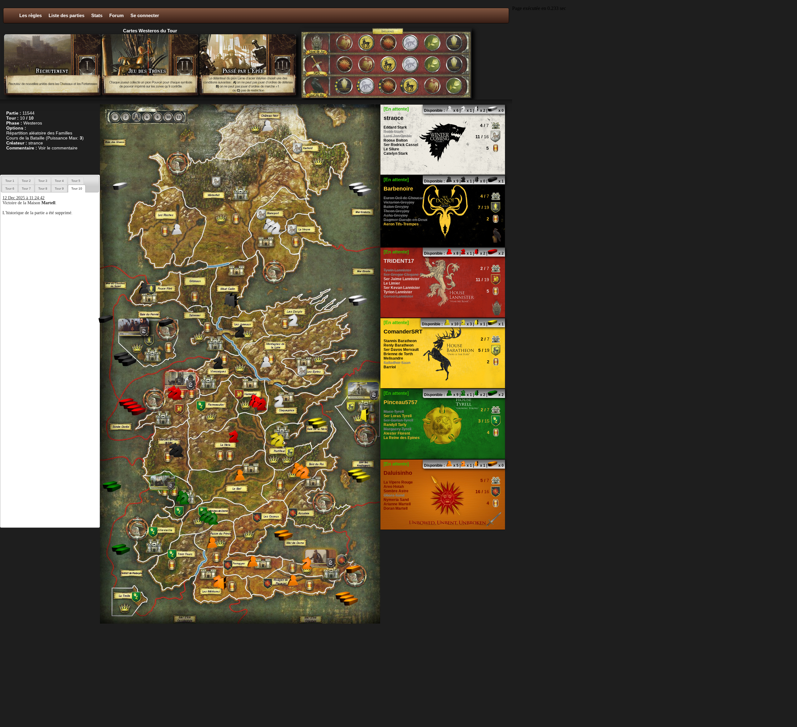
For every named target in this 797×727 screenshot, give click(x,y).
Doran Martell (396, 508)
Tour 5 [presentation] (75, 180)
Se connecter (144, 15)
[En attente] (396, 108)
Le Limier (392, 283)
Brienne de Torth (398, 354)
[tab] (10, 180)
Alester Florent (397, 433)
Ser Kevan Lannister (402, 288)
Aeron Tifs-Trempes (401, 224)
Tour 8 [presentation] (42, 188)
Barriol (390, 367)
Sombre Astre (396, 491)
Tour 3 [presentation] (42, 180)
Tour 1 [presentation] (9, 180)
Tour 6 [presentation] (9, 188)
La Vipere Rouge (398, 482)
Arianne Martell (397, 504)
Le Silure (391, 149)
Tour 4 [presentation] (59, 180)
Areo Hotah (394, 486)
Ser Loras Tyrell (398, 416)
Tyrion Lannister (398, 292)
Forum (116, 15)
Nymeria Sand (396, 500)
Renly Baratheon (398, 345)
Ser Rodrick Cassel (401, 145)
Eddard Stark (395, 127)
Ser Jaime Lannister (401, 279)
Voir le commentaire (58, 147)
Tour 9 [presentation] (59, 188)
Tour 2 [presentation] (26, 180)
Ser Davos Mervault (401, 349)
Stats (96, 15)
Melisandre (393, 358)
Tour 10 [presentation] (76, 188)
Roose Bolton (396, 140)
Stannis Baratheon (400, 341)
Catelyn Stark (396, 153)
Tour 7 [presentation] (26, 188)
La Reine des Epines (402, 438)
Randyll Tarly (395, 425)
